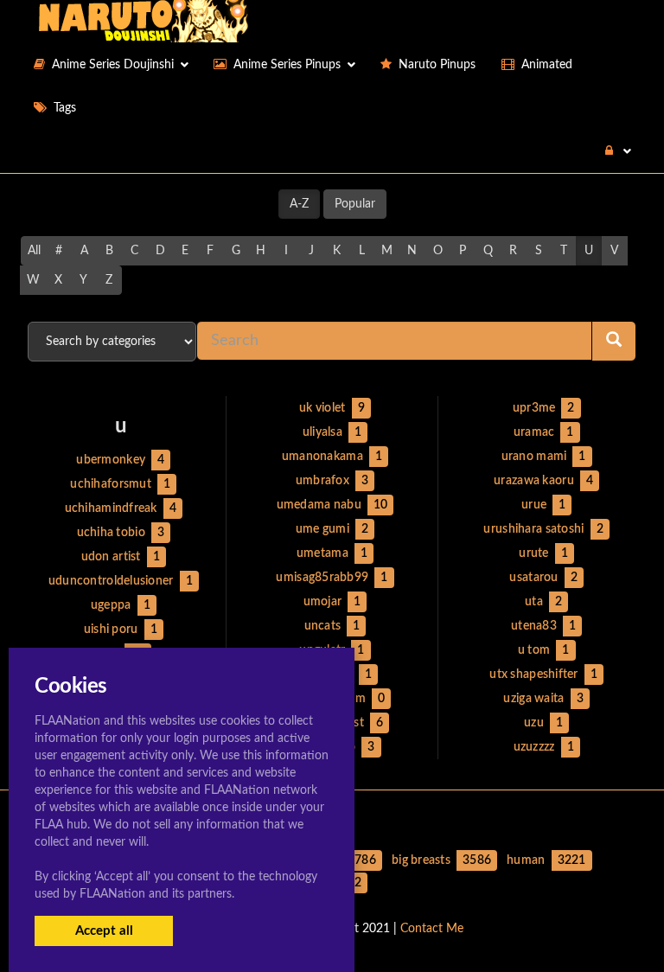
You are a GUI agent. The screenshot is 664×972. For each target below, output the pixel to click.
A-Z (299, 204)
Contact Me (431, 929)
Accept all (104, 930)
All (34, 251)
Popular (355, 204)
